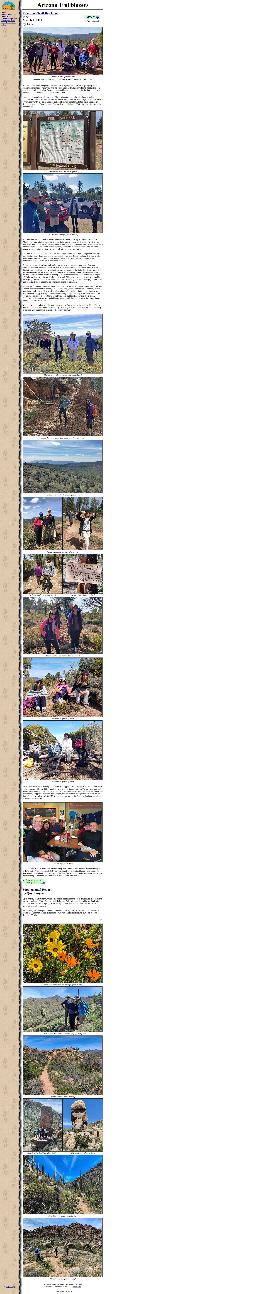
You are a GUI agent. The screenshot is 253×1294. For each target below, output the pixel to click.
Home (3, 12)
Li (42, 880)
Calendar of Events (8, 23)
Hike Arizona (6, 16)
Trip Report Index (8, 21)
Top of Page (10, 1287)
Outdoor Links (6, 14)
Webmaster (77, 1287)
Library (4, 25)
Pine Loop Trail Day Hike (40, 13)
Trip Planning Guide (9, 19)
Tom (43, 882)
